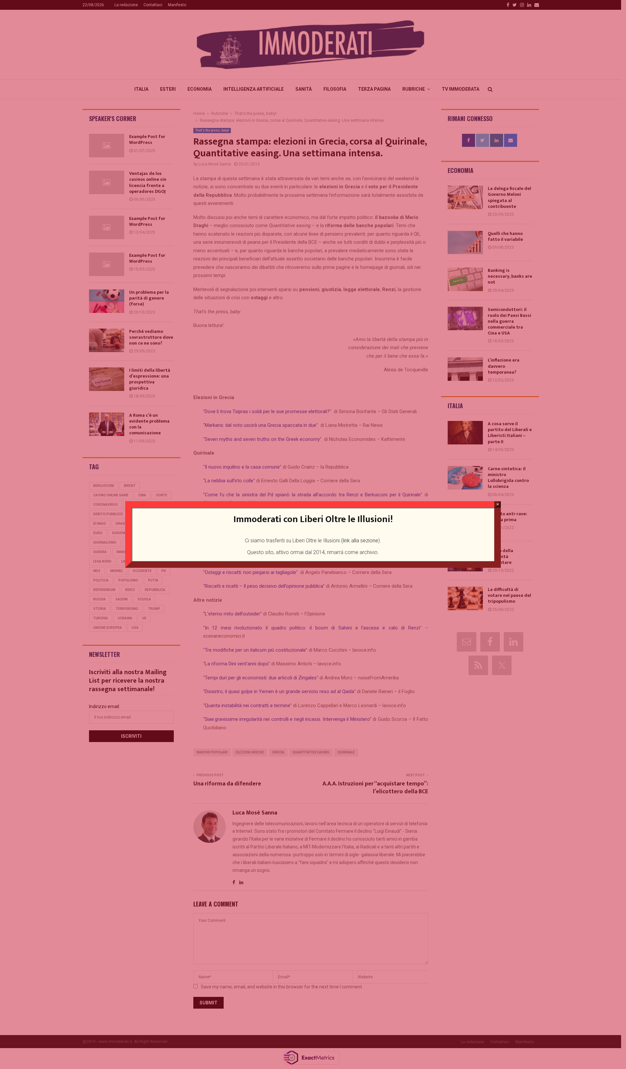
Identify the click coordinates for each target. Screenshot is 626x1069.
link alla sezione (360, 540)
